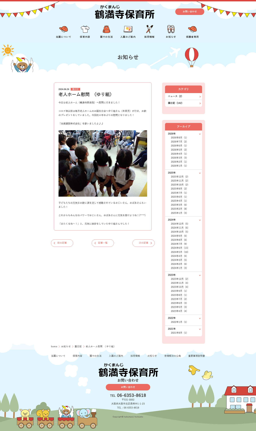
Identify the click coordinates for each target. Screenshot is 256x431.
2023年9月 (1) (179, 291)
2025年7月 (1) (179, 193)
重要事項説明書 (196, 356)
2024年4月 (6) (179, 256)
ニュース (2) (175, 96)
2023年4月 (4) (179, 311)
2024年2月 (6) (179, 264)
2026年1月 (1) (179, 166)
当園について (58, 356)
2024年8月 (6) (179, 240)
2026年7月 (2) (179, 141)
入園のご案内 (116, 356)
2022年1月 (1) (179, 322)
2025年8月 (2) (179, 188)
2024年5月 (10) (179, 252)
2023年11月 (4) (179, 283)
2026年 (172, 133)
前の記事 (62, 243)
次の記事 (143, 243)
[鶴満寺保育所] (124, 11)
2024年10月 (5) (179, 232)
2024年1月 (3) (179, 268)
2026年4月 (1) (179, 154)
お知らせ (66, 346)
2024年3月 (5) (179, 260)
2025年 (172, 172)
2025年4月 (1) (179, 201)
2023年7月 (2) (179, 299)
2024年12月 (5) (179, 224)
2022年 (172, 318)
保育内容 (77, 356)
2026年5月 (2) (179, 150)
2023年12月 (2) (179, 279)
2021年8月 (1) (179, 333)
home (54, 346)
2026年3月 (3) (179, 158)
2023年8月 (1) (179, 295)
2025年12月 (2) (179, 176)
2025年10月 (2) (179, 184)
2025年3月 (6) (179, 205)
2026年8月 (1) (179, 137)
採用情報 (135, 356)
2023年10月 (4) (179, 287)
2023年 (172, 275)
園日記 (75, 89)
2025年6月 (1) (179, 197)
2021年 (172, 329)
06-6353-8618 (131, 395)
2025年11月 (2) (179, 180)
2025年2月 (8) (179, 209)
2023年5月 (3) (179, 307)
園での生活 (95, 356)
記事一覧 (103, 243)
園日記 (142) (175, 103)
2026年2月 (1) (179, 162)
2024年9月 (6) (179, 236)
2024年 (172, 220)
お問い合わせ (190, 11)
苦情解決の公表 (172, 356)
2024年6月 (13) (179, 248)
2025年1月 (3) (179, 213)
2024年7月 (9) (179, 244)
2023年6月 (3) (179, 303)
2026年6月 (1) (179, 145)
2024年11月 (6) (179, 228)
